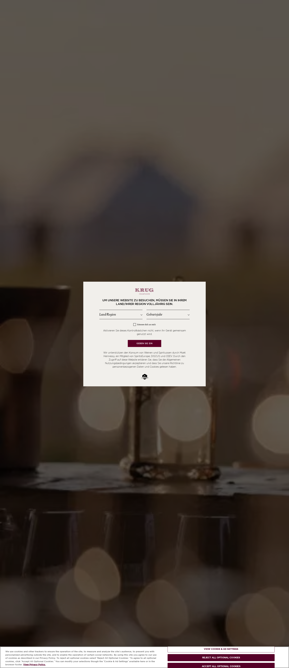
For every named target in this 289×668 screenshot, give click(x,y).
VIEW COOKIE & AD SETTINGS (221, 649)
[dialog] (144, 334)
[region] (144, 657)
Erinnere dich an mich (146, 324)
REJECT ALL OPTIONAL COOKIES (221, 657)
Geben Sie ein (144, 343)
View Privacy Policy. (34, 664)
